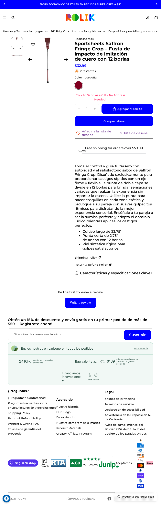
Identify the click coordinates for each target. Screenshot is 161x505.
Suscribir (137, 335)
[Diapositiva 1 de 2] (17, 42)
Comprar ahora (113, 121)
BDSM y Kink (60, 31)
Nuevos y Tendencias (18, 31)
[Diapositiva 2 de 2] (17, 55)
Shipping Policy (86, 257)
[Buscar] (13, 17)
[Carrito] (156, 17)
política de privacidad (120, 399)
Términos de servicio (119, 404)
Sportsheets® (84, 39)
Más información (141, 348)
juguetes (42, 31)
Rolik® (21, 498)
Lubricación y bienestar (88, 31)
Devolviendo (65, 417)
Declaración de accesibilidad (125, 409)
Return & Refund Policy (91, 264)
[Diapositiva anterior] (4, 4)
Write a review (80, 302)
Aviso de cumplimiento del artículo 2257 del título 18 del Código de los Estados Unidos (126, 429)
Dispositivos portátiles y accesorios (133, 31)
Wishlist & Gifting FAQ (23, 424)
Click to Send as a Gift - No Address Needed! (100, 97)
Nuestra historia (67, 406)
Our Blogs (63, 412)
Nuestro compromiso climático (78, 423)
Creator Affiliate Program (74, 433)
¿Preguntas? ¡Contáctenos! (27, 398)
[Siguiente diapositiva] (156, 4)
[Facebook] (109, 498)
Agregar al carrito (129, 109)
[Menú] (4, 17)
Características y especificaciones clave (115, 273)
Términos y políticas (80, 498)
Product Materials (68, 428)
